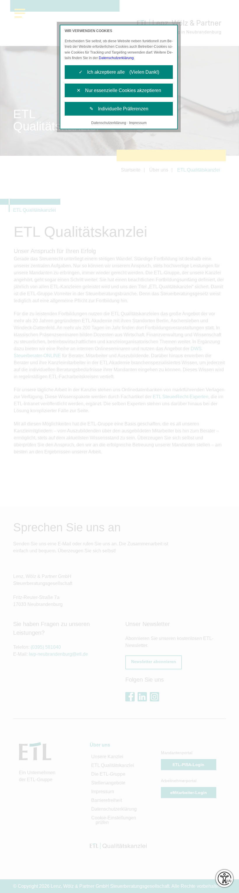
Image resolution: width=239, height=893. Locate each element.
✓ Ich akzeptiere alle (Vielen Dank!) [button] (119, 72)
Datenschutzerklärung (116, 58)
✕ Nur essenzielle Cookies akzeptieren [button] (119, 90)
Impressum (138, 123)
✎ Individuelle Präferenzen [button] (118, 108)
